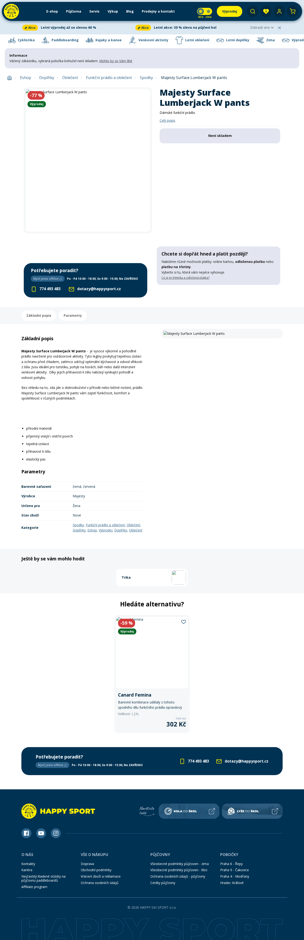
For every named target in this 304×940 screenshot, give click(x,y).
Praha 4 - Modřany (234, 876)
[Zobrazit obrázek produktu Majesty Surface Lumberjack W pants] (88, 160)
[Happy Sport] (11, 11)
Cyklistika (26, 40)
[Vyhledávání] (252, 11)
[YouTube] (41, 833)
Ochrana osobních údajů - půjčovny (177, 876)
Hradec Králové (232, 882)
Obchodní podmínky (96, 870)
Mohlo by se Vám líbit (115, 61)
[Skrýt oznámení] (279, 28)
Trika (126, 577)
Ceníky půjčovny (162, 882)
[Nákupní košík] (292, 11)
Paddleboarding (65, 40)
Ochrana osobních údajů (100, 882)
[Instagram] (56, 833)
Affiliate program (34, 886)
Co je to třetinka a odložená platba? (185, 278)
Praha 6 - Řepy (231, 863)
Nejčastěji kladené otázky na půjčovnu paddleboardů (43, 878)
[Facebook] (26, 833)
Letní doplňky (237, 40)
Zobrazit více (260, 27)
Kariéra (26, 870)
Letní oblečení (196, 40)
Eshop (25, 77)
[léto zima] (204, 11)
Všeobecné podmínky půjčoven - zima (179, 863)
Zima (270, 40)
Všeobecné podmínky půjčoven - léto (178, 870)
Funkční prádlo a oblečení (109, 77)
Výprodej (105, 530)
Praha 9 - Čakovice (234, 870)
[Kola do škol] (189, 811)
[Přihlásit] (279, 11)
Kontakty (28, 863)
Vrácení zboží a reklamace (101, 876)
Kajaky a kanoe (108, 40)
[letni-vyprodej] (218, 294)
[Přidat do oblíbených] (183, 621)
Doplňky (46, 77)
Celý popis (167, 120)
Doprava (87, 863)
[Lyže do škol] (252, 811)
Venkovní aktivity (153, 40)
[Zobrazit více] (77, 28)
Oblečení (70, 77)
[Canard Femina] (152, 674)
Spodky (146, 77)
